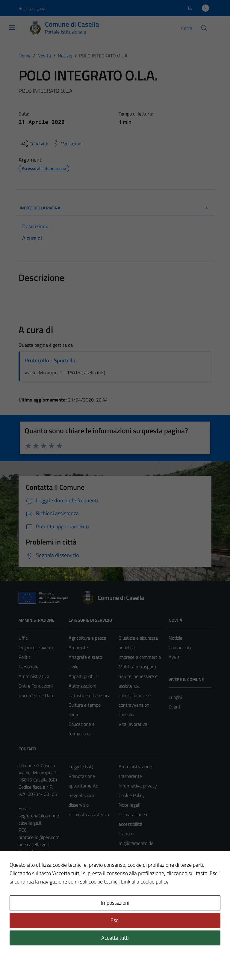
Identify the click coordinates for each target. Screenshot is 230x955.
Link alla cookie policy (145, 882)
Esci (115, 920)
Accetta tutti (115, 938)
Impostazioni (115, 903)
